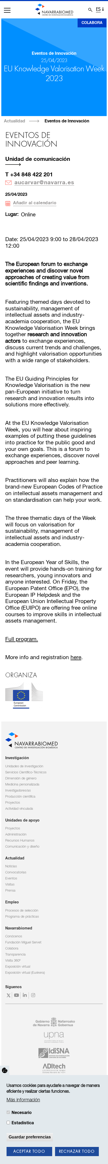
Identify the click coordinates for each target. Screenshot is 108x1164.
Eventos (11, 878)
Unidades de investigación (24, 766)
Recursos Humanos (19, 840)
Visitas (9, 884)
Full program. (21, 639)
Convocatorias (15, 872)
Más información (23, 1100)
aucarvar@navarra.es (44, 182)
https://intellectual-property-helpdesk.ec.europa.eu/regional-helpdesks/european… (24, 695)
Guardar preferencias (30, 1137)
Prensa (10, 890)
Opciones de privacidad (4, 1070)
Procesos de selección (21, 910)
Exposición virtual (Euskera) (25, 972)
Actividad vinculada (19, 808)
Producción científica (20, 796)
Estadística (23, 1123)
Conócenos (13, 936)
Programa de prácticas (22, 916)
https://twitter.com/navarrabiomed (8, 995)
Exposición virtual (17, 966)
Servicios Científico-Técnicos (25, 772)
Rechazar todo (77, 1152)
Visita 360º (12, 960)
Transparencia (15, 954)
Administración (15, 834)
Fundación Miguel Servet (23, 942)
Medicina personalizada (22, 784)
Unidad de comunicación (37, 159)
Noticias (11, 866)
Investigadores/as (18, 790)
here (76, 657)
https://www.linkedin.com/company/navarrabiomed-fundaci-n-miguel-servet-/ (25, 995)
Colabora (92, 23)
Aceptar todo (29, 1152)
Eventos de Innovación (67, 121)
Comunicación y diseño (22, 846)
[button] (7, 10)
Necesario (22, 1113)
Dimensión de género (20, 778)
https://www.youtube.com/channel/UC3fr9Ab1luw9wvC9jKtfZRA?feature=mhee (17, 995)
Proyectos (12, 802)
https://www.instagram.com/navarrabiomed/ (33, 995)
